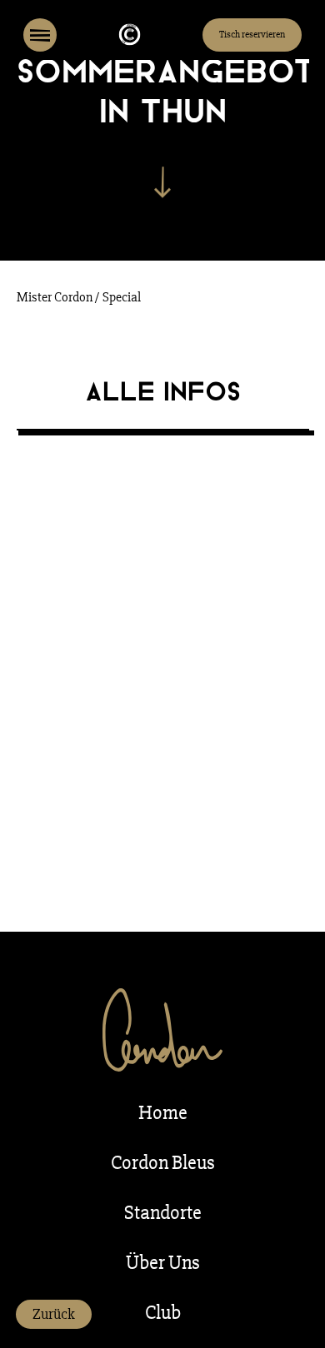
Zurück (53, 1314)
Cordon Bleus (163, 1163)
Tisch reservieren (252, 34)
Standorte (163, 1213)
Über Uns (163, 1263)
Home (163, 1113)
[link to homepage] (130, 35)
